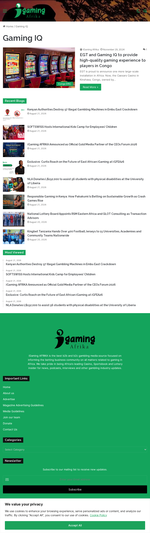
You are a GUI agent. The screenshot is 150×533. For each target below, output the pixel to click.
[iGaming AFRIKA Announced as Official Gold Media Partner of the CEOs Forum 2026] (13, 149)
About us (8, 393)
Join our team (11, 417)
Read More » (90, 87)
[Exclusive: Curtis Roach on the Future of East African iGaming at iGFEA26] (13, 167)
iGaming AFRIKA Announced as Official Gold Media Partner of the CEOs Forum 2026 (82, 144)
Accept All (75, 525)
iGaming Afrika (91, 49)
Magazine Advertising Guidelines (23, 405)
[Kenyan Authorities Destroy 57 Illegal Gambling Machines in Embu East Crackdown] (13, 114)
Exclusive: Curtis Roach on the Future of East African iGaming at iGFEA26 (75, 161)
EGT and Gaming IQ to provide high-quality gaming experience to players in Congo (113, 60)
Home (9, 26)
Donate (7, 423)
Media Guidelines (13, 411)
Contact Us (10, 429)
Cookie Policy (98, 515)
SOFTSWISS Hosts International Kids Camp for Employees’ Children (72, 126)
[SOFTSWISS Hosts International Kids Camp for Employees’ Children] (13, 132)
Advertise (9, 399)
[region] (75, 515)
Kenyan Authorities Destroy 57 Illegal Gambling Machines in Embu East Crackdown (82, 109)
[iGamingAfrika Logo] (29, 11)
